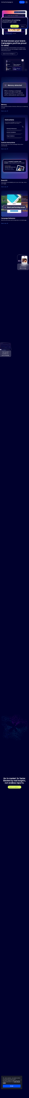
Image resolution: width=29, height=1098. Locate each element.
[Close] (21, 1079)
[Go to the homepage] (7, 2)
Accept (11, 1086)
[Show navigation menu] (26, 2)
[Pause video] (26, 70)
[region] (11, 1082)
